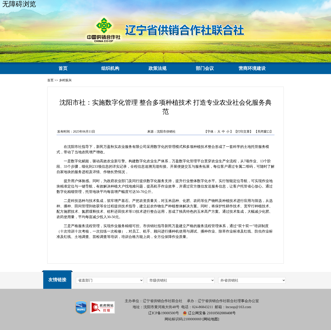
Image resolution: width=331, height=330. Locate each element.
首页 (63, 68)
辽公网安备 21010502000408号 (212, 313)
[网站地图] (210, 319)
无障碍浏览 (19, 4)
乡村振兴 (65, 80)
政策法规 (158, 68)
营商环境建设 (252, 68)
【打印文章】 (243, 131)
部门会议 (205, 68)
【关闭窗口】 (263, 131)
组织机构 (110, 68)
